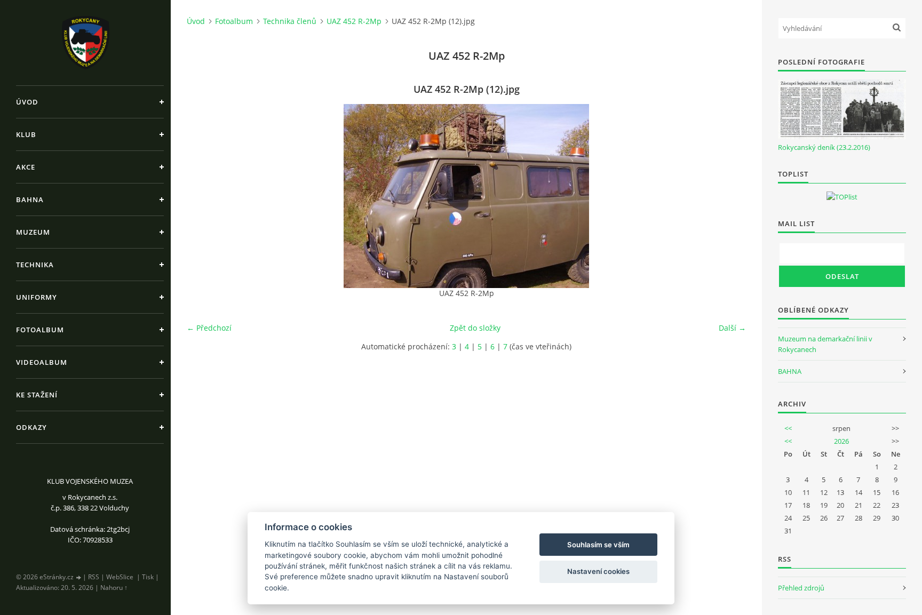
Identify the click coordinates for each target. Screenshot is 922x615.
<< (788, 428)
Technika (35, 264)
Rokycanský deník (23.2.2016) (824, 147)
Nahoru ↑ (114, 587)
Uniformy (36, 297)
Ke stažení (37, 395)
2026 (841, 441)
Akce (25, 167)
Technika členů (289, 21)
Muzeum (33, 232)
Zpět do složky (475, 328)
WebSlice (119, 576)
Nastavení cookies (598, 571)
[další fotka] (729, 196)
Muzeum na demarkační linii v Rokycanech (825, 344)
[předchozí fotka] (204, 196)
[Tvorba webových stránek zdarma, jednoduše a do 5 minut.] (79, 577)
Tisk (148, 576)
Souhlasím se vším (598, 544)
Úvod (27, 102)
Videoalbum (41, 362)
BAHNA (789, 371)
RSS (93, 576)
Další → (732, 328)
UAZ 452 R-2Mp (354, 21)
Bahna (30, 199)
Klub (26, 134)
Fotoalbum (40, 329)
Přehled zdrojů (801, 588)
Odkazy (31, 427)
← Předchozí (209, 328)
